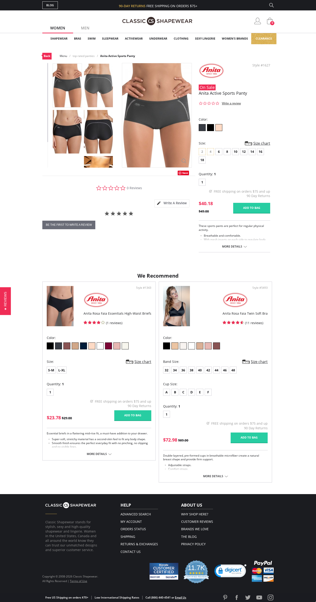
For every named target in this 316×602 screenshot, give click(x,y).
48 (233, 370)
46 (225, 370)
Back (47, 56)
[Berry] (66, 345)
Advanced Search (136, 514)
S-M (51, 370)
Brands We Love (195, 529)
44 (216, 370)
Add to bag (251, 208)
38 (191, 370)
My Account (131, 521)
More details (232, 246)
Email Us (180, 597)
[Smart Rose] (218, 127)
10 (235, 151)
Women (57, 28)
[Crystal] (125, 345)
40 (200, 370)
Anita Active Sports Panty (117, 56)
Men (85, 28)
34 (175, 370)
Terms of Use (78, 581)
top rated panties (84, 56)
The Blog (189, 536)
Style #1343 (143, 288)
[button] (230, 572)
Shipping (128, 536)
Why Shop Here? (194, 514)
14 (252, 151)
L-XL (61, 370)
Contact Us (131, 551)
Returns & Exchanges (139, 544)
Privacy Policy (193, 544)
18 (202, 160)
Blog (50, 5)
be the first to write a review (69, 224)
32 (166, 370)
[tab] (171, 203)
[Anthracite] (202, 127)
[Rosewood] (116, 345)
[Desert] (75, 345)
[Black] (210, 127)
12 (244, 151)
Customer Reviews (197, 521)
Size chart (261, 143)
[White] (100, 345)
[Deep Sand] (199, 345)
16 (260, 151)
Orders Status (133, 529)
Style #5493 (260, 288)
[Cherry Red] (108, 345)
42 (208, 370)
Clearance (264, 39)
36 (183, 370)
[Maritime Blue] (83, 345)
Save (185, 173)
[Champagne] (183, 345)
